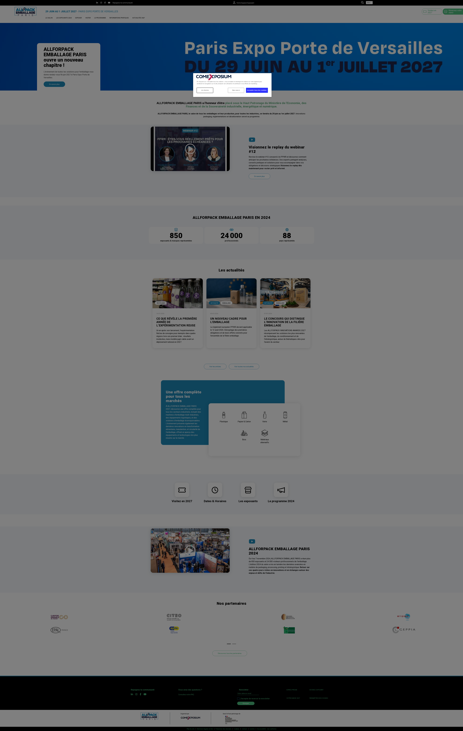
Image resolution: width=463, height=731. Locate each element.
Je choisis (205, 90)
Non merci (236, 90)
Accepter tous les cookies (257, 90)
